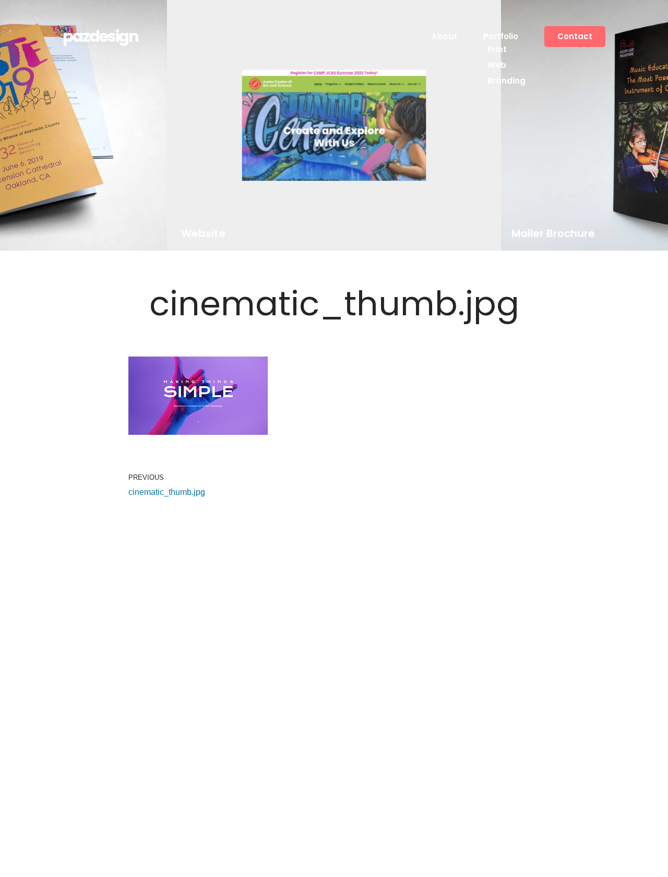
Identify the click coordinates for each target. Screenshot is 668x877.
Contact (574, 36)
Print (497, 49)
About (444, 36)
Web (496, 65)
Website (202, 233)
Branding (506, 80)
